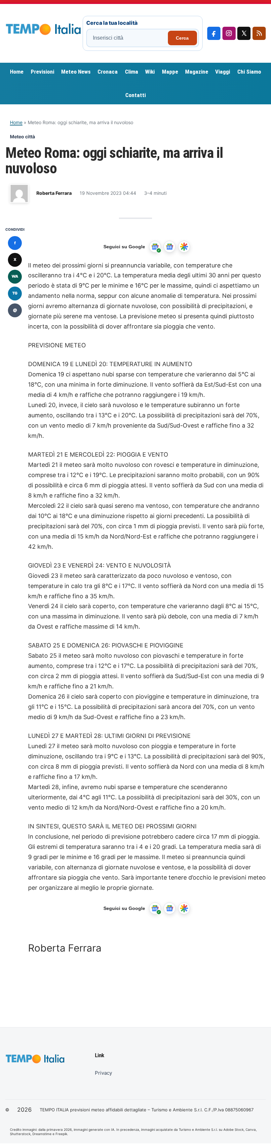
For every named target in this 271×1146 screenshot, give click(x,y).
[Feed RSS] (259, 33)
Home (16, 122)
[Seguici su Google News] (169, 247)
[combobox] (128, 38)
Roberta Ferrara (54, 193)
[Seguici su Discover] (184, 247)
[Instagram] (229, 33)
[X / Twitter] (244, 33)
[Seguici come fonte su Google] (155, 247)
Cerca (182, 38)
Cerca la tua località (111, 22)
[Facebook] (213, 33)
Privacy (103, 1073)
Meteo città (22, 136)
